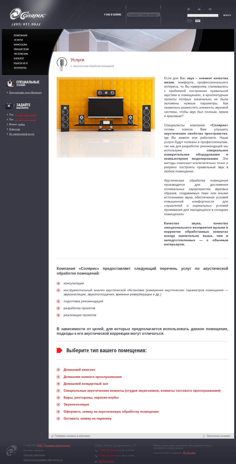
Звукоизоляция (76, 404)
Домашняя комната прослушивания (93, 377)
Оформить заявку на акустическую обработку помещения (111, 411)
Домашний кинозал (79, 369)
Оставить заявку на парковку (88, 418)
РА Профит (189, 453)
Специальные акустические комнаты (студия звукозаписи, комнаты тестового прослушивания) (142, 390)
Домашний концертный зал (86, 383)
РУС (198, 21)
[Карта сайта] (199, 10)
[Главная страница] (188, 10)
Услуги (77, 59)
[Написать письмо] (210, 10)
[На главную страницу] (12, 456)
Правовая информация (34, 455)
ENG (190, 21)
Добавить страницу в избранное (72, 435)
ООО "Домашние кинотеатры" (53, 445)
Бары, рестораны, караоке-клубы (91, 397)
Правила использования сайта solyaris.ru (43, 459)
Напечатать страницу (218, 435)
